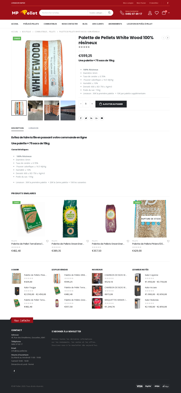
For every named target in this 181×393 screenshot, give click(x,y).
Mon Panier (141, 3)
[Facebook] (168, 3)
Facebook (80, 118)
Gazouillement (86, 118)
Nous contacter (70, 24)
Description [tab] (17, 128)
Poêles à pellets (31, 24)
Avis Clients (98, 24)
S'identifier (153, 3)
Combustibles (50, 24)
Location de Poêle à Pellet (139, 24)
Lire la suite (165, 204)
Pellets (14, 241)
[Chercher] (109, 13)
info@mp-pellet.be (19, 351)
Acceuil (14, 24)
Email (102, 118)
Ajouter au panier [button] (44, 204)
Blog (85, 24)
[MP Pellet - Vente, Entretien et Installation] (24, 13)
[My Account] (149, 13)
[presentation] (12, 67)
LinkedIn (91, 118)
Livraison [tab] (33, 128)
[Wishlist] (157, 13)
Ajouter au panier (113, 104)
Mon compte (128, 3)
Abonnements (115, 24)
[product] (70, 218)
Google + (96, 118)
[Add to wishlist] (47, 241)
